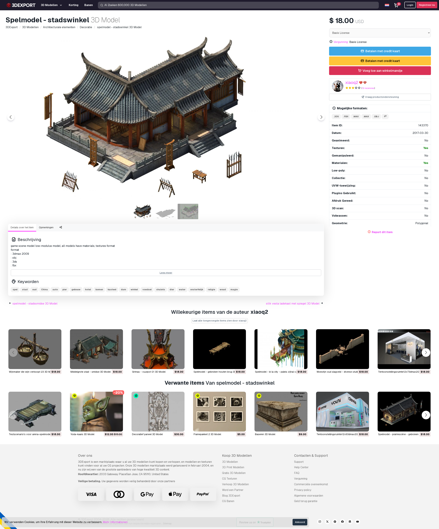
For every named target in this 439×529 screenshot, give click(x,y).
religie (211, 289)
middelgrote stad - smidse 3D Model (90, 371)
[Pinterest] (334, 522)
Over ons (85, 455)
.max (356, 116)
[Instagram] (319, 522)
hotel (88, 289)
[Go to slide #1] (144, 211)
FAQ (296, 473)
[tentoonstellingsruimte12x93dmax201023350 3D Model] (342, 412)
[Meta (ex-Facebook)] (342, 522)
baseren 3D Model (265, 434)
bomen (99, 289)
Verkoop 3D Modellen (235, 484)
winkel (134, 289)
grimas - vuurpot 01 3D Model (148, 371)
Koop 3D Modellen (237, 455)
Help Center (301, 467)
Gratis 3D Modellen (234, 473)
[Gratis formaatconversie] (385, 116)
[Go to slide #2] (166, 211)
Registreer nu (427, 5)
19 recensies (368, 88)
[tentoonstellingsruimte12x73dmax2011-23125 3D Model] (404, 349)
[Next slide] (321, 117)
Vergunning (300, 478)
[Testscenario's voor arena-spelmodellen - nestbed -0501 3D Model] (34, 412)
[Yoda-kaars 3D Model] (96, 412)
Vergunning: (341, 42)
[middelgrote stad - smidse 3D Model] (96, 349)
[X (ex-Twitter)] (327, 522)
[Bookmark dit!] (56, 364)
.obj (376, 116)
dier (172, 289)
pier (64, 289)
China (44, 289)
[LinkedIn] (350, 522)
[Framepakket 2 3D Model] (219, 412)
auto (55, 289)
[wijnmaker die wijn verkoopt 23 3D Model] (34, 349)
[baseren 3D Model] (280, 412)
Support (299, 462)
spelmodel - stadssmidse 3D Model (35, 303)
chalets (160, 289)
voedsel (147, 289)
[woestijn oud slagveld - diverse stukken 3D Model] (342, 349)
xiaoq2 (351, 82)
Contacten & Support (311, 455)
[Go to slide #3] (188, 211)
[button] (426, 352)
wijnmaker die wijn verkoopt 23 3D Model (32, 371)
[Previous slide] (10, 117)
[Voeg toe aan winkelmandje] (49, 364)
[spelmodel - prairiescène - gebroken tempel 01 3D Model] (404, 412)
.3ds (336, 116)
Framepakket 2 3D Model (207, 434)
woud (223, 289)
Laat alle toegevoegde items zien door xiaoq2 (220, 320)
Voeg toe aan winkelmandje (382, 71)
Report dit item (382, 232)
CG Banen (228, 501)
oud (34, 289)
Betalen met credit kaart (382, 51)
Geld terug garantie (305, 501)
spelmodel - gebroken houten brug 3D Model (218, 371)
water (182, 289)
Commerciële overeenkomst (311, 484)
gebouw (76, 289)
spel (15, 289)
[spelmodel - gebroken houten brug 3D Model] (219, 349)
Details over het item (22, 227)
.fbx (345, 116)
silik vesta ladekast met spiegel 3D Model (292, 303)
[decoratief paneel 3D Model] (158, 412)
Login (410, 5)
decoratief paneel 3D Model (147, 434)
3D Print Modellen (233, 467)
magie (234, 289)
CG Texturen (229, 478)
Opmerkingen (46, 227)
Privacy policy (302, 490)
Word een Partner (233, 490)
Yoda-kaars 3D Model (82, 434)
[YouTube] (357, 522)
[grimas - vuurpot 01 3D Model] (158, 349)
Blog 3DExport (231, 495)
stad (25, 289)
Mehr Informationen (115, 522)
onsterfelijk (196, 289)
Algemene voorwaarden (308, 495)
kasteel (112, 289)
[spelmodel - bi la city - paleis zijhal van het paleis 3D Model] (280, 349)
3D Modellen (230, 462)
